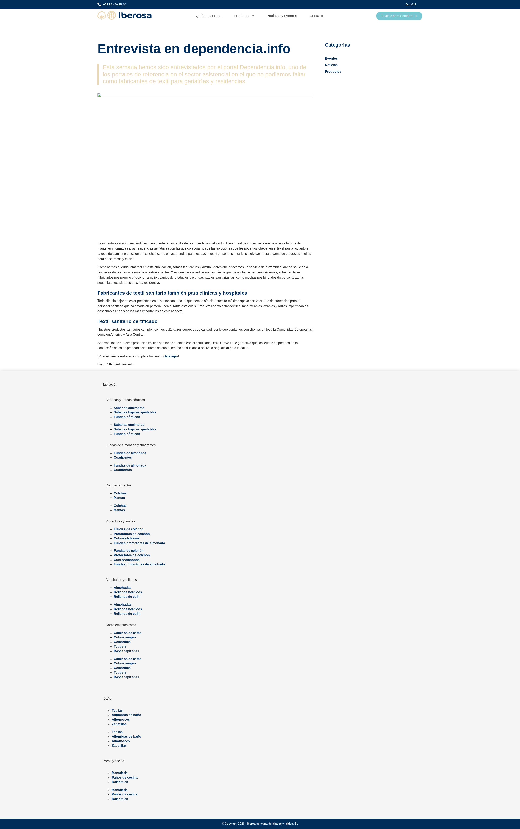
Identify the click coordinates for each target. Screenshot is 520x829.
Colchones (122, 642)
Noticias (331, 65)
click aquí (170, 356)
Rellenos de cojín (127, 596)
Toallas (117, 710)
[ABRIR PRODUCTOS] (253, 15)
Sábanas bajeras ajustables (135, 412)
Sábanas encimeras (129, 408)
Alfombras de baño (126, 715)
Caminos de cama (127, 633)
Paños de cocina (125, 777)
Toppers (120, 646)
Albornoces (121, 719)
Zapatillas (119, 724)
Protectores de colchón (132, 534)
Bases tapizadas (126, 651)
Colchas (120, 493)
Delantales (120, 782)
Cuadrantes (123, 457)
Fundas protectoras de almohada (139, 543)
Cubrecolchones (127, 538)
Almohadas (122, 587)
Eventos (331, 58)
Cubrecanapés (125, 637)
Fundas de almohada (130, 453)
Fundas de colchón (129, 529)
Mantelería (120, 773)
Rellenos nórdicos (128, 592)
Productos (333, 71)
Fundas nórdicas (127, 417)
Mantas (119, 497)
